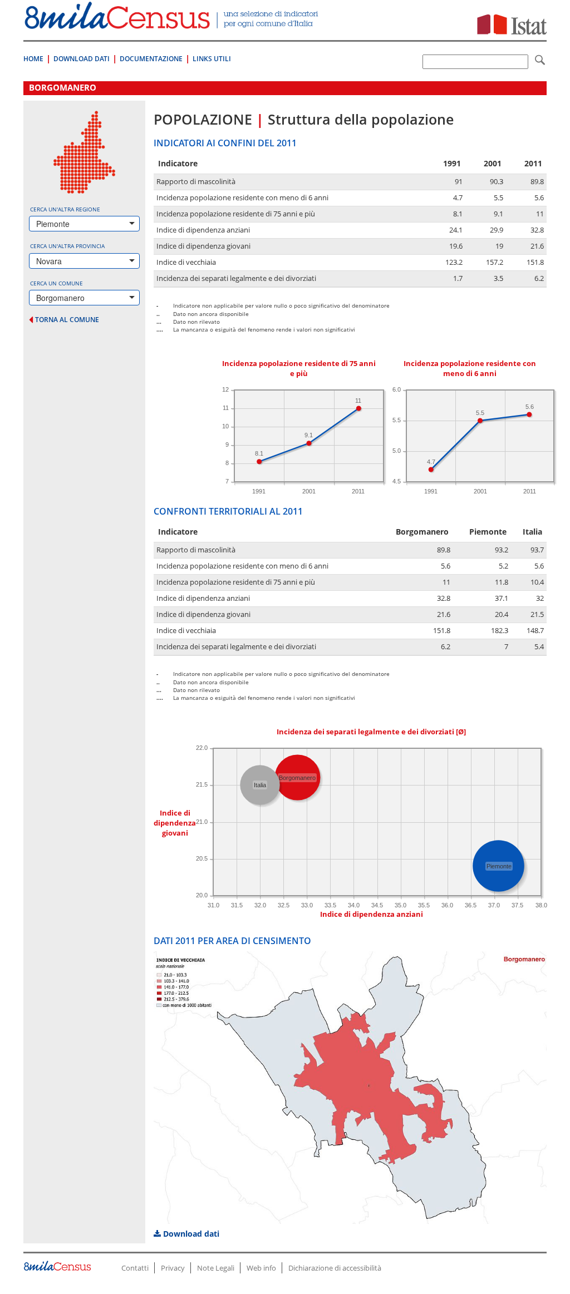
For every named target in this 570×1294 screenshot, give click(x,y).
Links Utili (212, 58)
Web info (261, 1268)
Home (33, 58)
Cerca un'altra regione (65, 209)
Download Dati (81, 58)
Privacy (173, 1268)
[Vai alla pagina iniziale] (172, 23)
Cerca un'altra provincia (67, 246)
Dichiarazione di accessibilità (334, 1268)
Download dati (190, 1233)
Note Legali (215, 1268)
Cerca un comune (56, 283)
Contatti (135, 1268)
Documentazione (151, 58)
